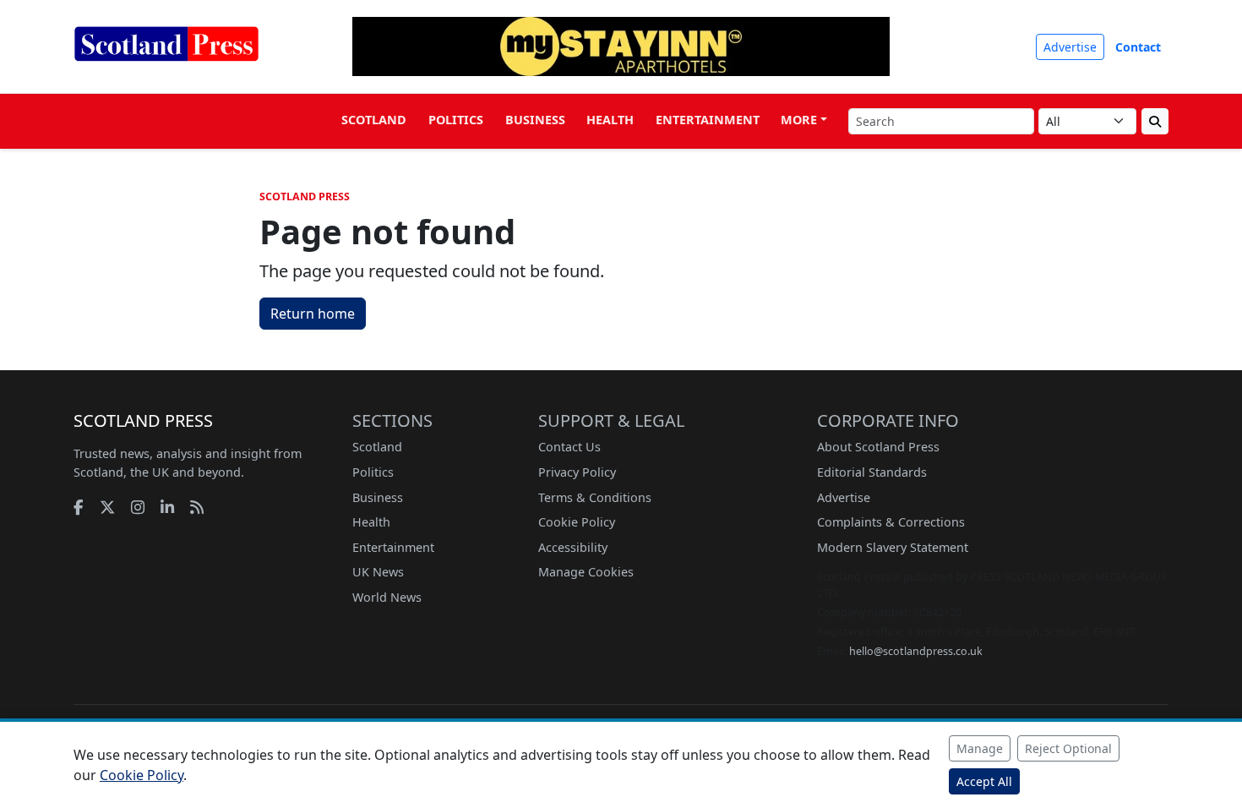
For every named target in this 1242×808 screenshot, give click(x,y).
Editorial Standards (872, 472)
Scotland (373, 120)
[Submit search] (1154, 121)
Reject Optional (1068, 748)
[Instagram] (137, 506)
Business (535, 120)
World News (387, 597)
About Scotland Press (878, 447)
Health (610, 120)
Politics (455, 120)
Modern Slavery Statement (892, 547)
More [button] (799, 120)
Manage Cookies (586, 572)
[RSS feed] (197, 506)
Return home (312, 313)
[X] (107, 506)
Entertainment (708, 120)
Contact (1138, 47)
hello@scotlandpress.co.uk (916, 651)
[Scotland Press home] (166, 57)
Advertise (1070, 47)
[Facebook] (79, 506)
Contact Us (569, 447)
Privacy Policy (577, 472)
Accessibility (572, 547)
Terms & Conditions (594, 497)
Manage (979, 748)
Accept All (984, 781)
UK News (378, 572)
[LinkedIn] (167, 506)
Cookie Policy (576, 522)
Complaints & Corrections (891, 522)
